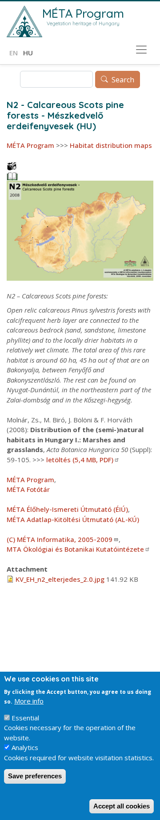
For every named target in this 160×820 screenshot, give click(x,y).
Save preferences (35, 776)
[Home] (24, 21)
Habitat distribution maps (111, 145)
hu (28, 52)
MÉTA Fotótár (28, 489)
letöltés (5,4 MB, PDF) (79, 459)
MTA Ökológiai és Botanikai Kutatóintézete (75, 549)
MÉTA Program (83, 13)
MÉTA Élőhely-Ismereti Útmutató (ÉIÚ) (67, 509)
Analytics (25, 747)
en (13, 52)
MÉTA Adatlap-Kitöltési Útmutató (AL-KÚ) (73, 519)
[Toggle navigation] (141, 49)
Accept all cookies (121, 806)
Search (123, 80)
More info (29, 700)
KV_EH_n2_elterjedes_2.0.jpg (60, 579)
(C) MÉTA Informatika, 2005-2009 (59, 539)
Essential (25, 717)
